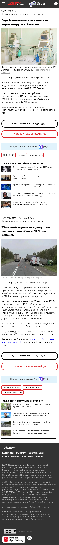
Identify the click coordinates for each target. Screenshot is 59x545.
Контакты (8, 453)
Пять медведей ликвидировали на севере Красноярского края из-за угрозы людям (31, 432)
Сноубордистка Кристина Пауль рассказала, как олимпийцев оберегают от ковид (34, 194)
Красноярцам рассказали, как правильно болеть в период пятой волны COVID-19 (34, 186)
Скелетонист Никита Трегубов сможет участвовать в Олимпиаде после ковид (30, 203)
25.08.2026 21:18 (8, 218)
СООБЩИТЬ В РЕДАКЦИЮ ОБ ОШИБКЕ (22, 457)
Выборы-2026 (36, 453)
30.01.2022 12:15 (8, 11)
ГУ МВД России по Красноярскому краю (21, 278)
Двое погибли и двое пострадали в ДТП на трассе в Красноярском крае (31, 423)
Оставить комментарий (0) (30, 134)
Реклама (21, 453)
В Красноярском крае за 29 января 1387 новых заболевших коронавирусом (32, 168)
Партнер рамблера (25, 531)
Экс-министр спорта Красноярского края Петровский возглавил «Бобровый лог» (31, 414)
